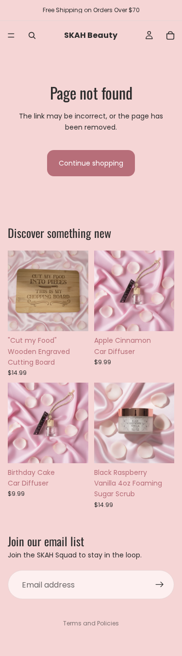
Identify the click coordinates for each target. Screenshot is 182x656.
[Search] (32, 35)
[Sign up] (159, 584)
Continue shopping (91, 163)
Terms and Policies (91, 623)
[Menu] (11, 35)
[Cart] (170, 35)
